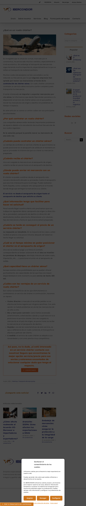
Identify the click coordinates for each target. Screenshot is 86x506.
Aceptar (30, 498)
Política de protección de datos (39, 503)
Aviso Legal (54, 503)
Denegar (43, 498)
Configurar (56, 498)
